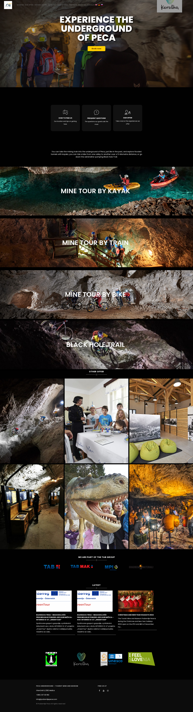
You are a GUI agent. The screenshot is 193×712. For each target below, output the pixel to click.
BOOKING (20, 5)
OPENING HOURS (40, 5)
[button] (95, 582)
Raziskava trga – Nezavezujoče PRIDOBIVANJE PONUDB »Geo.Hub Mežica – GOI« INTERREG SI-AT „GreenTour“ (95, 617)
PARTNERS (73, 5)
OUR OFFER (29, 5)
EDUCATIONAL (62, 5)
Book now (96, 49)
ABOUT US (82, 5)
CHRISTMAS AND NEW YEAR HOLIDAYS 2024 (136, 615)
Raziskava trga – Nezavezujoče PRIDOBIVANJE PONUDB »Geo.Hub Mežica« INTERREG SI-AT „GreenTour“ (54, 617)
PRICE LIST (52, 5)
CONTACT (90, 5)
